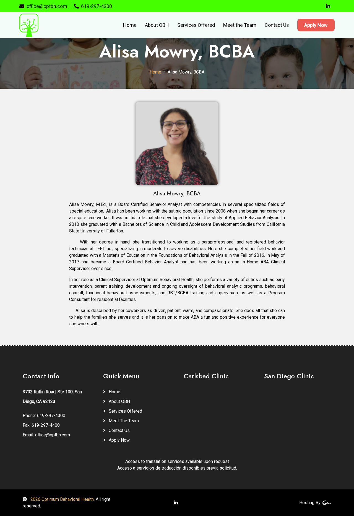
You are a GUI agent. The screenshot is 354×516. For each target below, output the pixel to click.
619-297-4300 (96, 6)
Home (130, 25)
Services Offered (196, 25)
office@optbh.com (47, 6)
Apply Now (316, 25)
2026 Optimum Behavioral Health (61, 499)
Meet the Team (239, 25)
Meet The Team (123, 420)
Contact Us (277, 25)
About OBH (157, 25)
